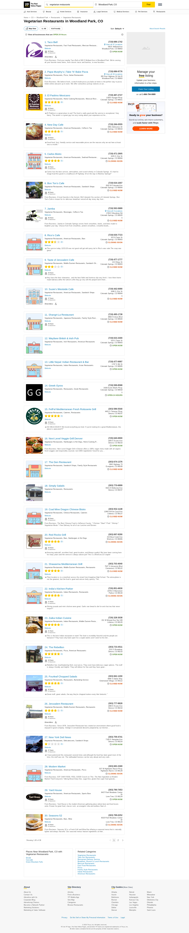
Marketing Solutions (31, 907)
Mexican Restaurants (90, 45)
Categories (72, 902)
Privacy (64, 917)
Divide (28, 858)
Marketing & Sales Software (34, 910)
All (45, 29)
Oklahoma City (152, 900)
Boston (114, 900)
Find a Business (74, 895)
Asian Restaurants (86, 365)
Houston (132, 895)
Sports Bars (86, 793)
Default (118, 29)
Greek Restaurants (81, 389)
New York (150, 897)
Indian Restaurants (71, 365)
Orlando (150, 902)
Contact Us (28, 895)
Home (26, 17)
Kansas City (134, 900)
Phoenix (150, 907)
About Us (27, 892)
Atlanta (114, 892)
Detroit (131, 892)
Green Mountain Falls (34, 862)
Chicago (114, 905)
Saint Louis (151, 910)
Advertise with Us (30, 897)
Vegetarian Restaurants (53, 45)
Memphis (132, 910)
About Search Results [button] (157, 29)
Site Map (71, 900)
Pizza (66, 75)
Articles (71, 892)
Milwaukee (151, 895)
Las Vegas (133, 902)
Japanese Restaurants (72, 318)
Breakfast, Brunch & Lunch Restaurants (93, 861)
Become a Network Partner (34, 905)
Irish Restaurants (70, 342)
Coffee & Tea (87, 128)
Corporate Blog (29, 900)
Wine (70, 819)
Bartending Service (81, 680)
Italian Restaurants (76, 75)
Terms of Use (113, 917)
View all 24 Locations (114, 74)
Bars (83, 239)
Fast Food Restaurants (72, 45)
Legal (123, 917)
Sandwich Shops (88, 187)
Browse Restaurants (75, 905)
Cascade (29, 860)
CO (32, 17)
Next (122, 840)
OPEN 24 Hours (59, 35)
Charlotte (114, 902)
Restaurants (55, 17)
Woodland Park (42, 17)
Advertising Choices (31, 902)
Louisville (132, 907)
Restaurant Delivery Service (89, 859)
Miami (149, 892)
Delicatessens (69, 741)
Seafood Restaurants (90, 157)
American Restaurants (72, 128)
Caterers (67, 413)
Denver (114, 910)
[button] (160, 4)
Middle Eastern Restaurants (74, 263)
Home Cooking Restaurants (74, 99)
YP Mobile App (73, 897)
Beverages (68, 212)
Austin (113, 895)
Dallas (113, 907)
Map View (32, 29)
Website (48, 48)
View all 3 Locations (114, 211)
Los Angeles (134, 905)
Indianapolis (133, 897)
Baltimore (115, 897)
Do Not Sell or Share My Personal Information (87, 917)
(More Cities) (128, 887)
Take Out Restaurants (86, 857)
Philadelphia (151, 905)
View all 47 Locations (114, 44)
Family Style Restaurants (91, 318)
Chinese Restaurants (72, 513)
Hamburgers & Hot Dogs (73, 442)
